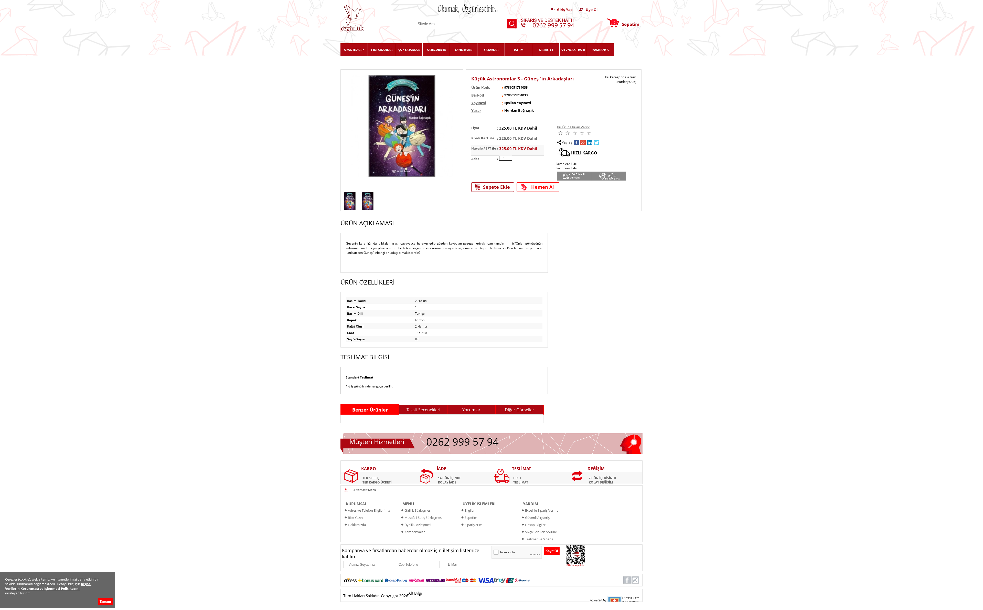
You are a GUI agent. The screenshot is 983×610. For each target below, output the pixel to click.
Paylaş (567, 142)
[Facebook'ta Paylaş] (576, 142)
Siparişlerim (473, 524)
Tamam (105, 602)
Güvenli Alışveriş (537, 517)
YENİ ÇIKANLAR (381, 49)
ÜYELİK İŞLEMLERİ (479, 503)
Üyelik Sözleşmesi (417, 524)
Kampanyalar (414, 532)
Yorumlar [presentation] (471, 410)
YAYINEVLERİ (464, 49)
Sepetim (471, 517)
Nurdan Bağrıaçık (519, 110)
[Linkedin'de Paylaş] (589, 142)
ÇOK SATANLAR (409, 49)
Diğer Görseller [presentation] (519, 410)
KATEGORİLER (436, 49)
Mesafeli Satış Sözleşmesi (423, 517)
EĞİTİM (518, 49)
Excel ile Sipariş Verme (541, 510)
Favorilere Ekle (566, 168)
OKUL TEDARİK (354, 49)
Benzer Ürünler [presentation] (370, 410)
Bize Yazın (355, 517)
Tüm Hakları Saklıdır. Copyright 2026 (375, 595)
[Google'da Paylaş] (583, 142)
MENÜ (408, 503)
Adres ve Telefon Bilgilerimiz (369, 510)
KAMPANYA (600, 49)
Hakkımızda (357, 524)
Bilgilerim (471, 510)
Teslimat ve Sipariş (539, 539)
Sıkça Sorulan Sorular (541, 532)
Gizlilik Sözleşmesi (417, 510)
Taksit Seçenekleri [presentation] (423, 410)
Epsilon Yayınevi (517, 102)
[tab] (369, 409)
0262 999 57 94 (462, 442)
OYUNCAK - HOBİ (573, 49)
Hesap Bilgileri (535, 524)
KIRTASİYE (546, 49)
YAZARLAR (491, 49)
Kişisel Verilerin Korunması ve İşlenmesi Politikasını (48, 586)
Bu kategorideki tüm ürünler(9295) (620, 79)
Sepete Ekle (496, 187)
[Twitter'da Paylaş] (596, 142)
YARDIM (530, 503)
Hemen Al (542, 187)
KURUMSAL (356, 503)
